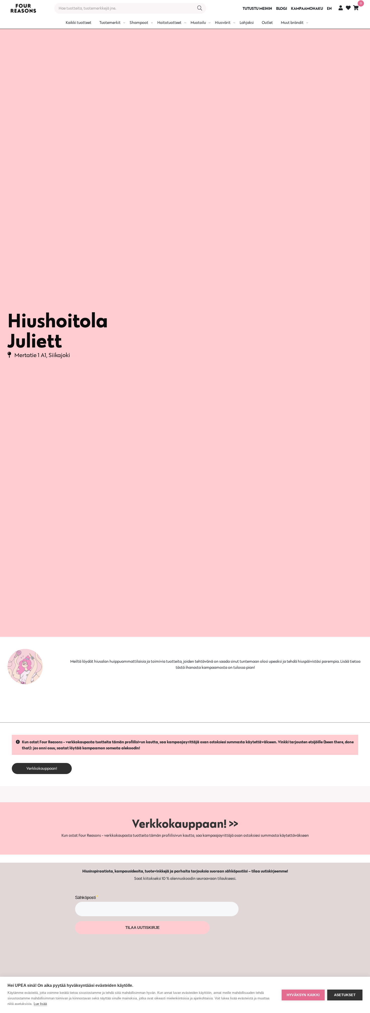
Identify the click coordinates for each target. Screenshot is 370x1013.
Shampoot (139, 22)
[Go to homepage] (23, 8)
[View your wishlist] (348, 8)
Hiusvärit (223, 22)
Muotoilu (198, 22)
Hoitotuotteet (169, 22)
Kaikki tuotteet (78, 22)
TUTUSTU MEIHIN (257, 8)
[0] (356, 7)
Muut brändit (292, 22)
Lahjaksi (247, 22)
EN (329, 8)
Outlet (267, 22)
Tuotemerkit (110, 22)
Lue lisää (40, 1004)
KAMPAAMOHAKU (307, 8)
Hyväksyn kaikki (303, 995)
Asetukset (345, 995)
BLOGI (281, 8)
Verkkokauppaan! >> (185, 823)
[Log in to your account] (341, 7)
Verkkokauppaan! (41, 768)
